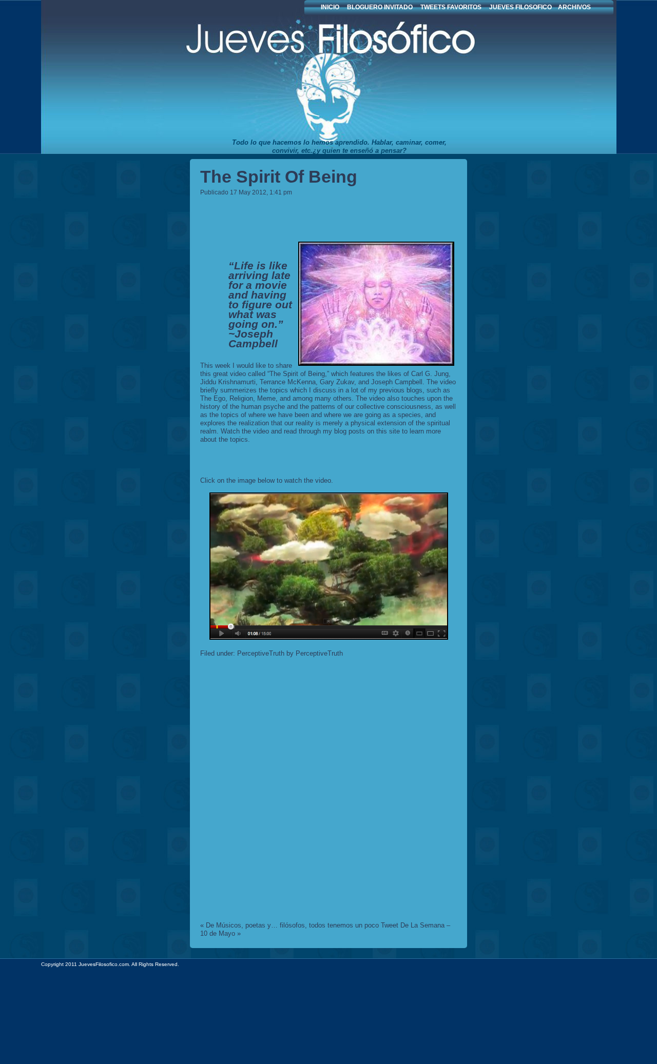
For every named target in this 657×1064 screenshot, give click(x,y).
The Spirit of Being (278, 176)
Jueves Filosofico (282, 77)
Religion (241, 398)
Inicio (330, 7)
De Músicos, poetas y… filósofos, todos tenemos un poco (292, 925)
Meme (266, 398)
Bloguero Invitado (380, 7)
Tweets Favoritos (450, 7)
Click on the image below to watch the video (265, 480)
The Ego (212, 398)
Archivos (574, 7)
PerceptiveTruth (260, 653)
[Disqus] (328, 791)
